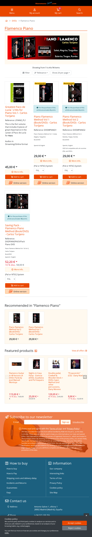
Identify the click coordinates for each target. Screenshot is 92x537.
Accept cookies (74, 523)
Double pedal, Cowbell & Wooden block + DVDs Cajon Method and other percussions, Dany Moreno (55, 381)
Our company (56, 468)
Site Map (54, 492)
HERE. (7, 533)
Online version (19, 183)
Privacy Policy (73, 428)
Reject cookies (74, 528)
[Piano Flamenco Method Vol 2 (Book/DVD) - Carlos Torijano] (75, 92)
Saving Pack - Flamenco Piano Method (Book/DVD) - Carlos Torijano (17, 230)
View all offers (78, 350)
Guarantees (12, 487)
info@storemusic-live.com (73, 445)
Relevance (41, 72)
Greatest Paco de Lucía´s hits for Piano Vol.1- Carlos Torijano (16, 111)
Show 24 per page (60, 72)
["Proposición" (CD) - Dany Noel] (75, 364)
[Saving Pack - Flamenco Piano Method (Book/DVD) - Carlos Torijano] (17, 201)
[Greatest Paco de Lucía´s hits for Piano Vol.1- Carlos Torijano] (17, 92)
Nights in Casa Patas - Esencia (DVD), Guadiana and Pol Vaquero (36, 376)
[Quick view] (26, 85)
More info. (18, 172)
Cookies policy (56, 487)
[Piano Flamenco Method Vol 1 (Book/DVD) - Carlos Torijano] (46, 92)
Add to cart (18, 177)
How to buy (12, 468)
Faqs (9, 492)
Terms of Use (56, 428)
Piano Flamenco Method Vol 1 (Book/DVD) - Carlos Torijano (45, 121)
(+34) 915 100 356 (42, 515)
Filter (27, 72)
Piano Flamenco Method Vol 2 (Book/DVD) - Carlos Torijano (74, 121)
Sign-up (65, 422)
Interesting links (57, 473)
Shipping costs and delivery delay (22, 478)
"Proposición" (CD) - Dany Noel (75, 374)
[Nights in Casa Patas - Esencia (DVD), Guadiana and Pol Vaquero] (36, 364)
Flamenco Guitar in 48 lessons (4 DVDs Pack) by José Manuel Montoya (16, 378)
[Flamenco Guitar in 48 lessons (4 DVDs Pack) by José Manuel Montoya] (16, 364)
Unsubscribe (78, 422)
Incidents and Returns (16, 483)
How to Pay (12, 473)
